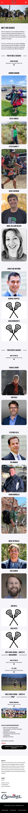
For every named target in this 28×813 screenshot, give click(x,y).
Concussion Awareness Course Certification (11, 734)
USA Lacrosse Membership (10, 727)
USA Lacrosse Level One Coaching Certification (12, 729)
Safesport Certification (9, 732)
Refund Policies (5, 810)
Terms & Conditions (22, 810)
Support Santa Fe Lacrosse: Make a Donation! (14, 747)
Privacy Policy (13, 810)
